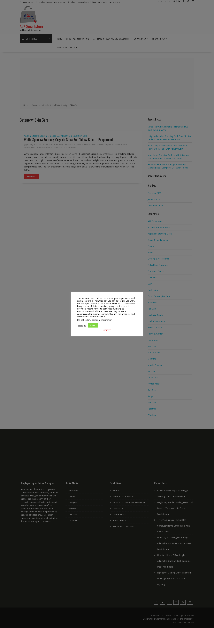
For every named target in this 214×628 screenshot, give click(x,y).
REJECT (107, 330)
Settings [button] (82, 325)
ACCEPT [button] (93, 325)
